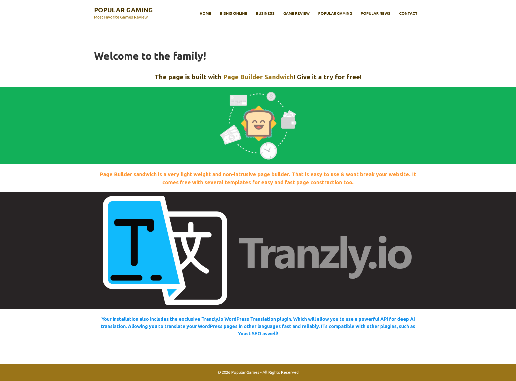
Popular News (375, 13)
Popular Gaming (123, 10)
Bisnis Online (233, 13)
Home (205, 13)
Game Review (296, 13)
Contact (408, 13)
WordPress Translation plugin (257, 319)
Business (265, 13)
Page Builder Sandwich (258, 77)
